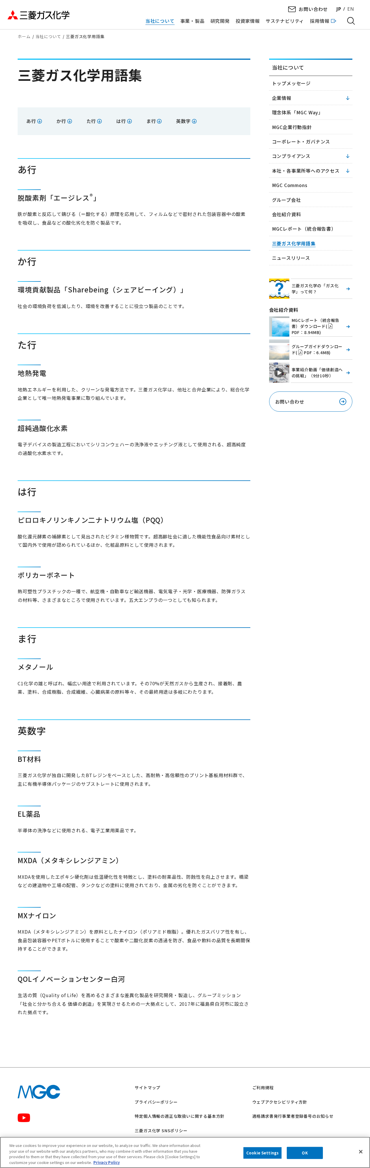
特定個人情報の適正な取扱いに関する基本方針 (180, 1116)
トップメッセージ (291, 83)
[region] (185, 1152)
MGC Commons (290, 185)
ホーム (24, 36)
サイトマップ (147, 1087)
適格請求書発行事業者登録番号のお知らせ (293, 1116)
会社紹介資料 (286, 214)
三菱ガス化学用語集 (294, 243)
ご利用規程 (263, 1087)
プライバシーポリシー (156, 1102)
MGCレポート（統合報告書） (304, 228)
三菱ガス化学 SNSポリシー (161, 1130)
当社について (48, 36)
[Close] (360, 1151)
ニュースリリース (291, 257)
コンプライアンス (291, 155)
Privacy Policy (106, 1162)
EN (350, 9)
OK (305, 1153)
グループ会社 (286, 199)
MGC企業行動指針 (292, 127)
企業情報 (281, 97)
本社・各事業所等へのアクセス (306, 170)
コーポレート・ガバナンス (301, 141)
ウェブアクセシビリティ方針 (279, 1102)
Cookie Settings (262, 1153)
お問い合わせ (313, 8)
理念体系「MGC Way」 (297, 112)
